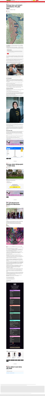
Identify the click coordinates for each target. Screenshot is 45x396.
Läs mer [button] (8, 53)
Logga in (37, 0)
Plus (34, 0)
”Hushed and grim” (15, 259)
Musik (6, 201)
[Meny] (21, 1)
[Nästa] (22, 355)
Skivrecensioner (9, 201)
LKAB (9, 158)
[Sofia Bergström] (6, 205)
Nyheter (7, 386)
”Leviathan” (11, 267)
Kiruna (7, 158)
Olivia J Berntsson (8, 167)
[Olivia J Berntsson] (6, 167)
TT (6, 390)
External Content (7, 365)
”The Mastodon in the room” (14, 251)
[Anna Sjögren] (6, 11)
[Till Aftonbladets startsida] (8, 0)
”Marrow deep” (7, 254)
